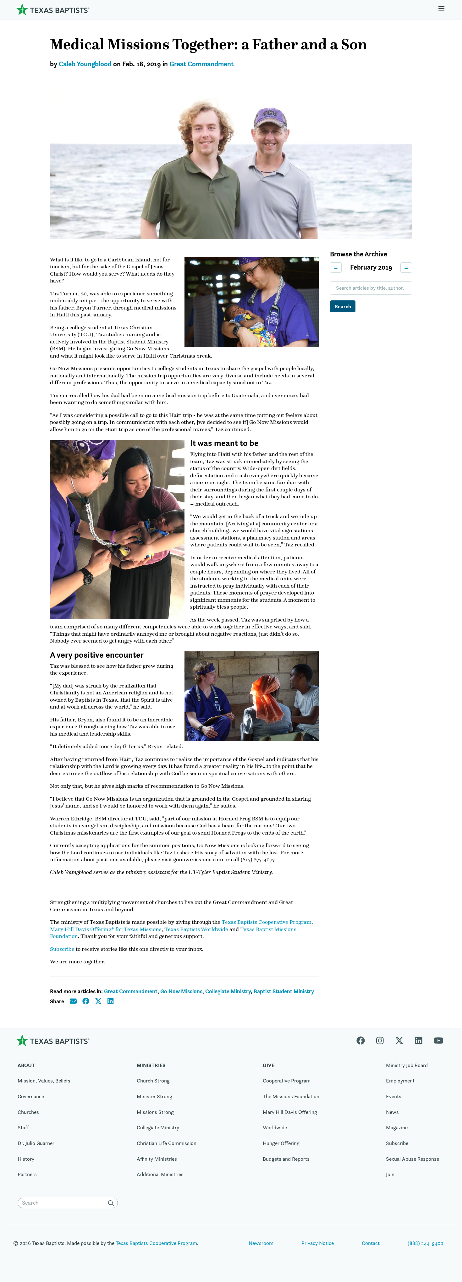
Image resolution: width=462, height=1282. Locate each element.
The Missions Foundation (291, 1096)
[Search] (112, 1203)
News (392, 1112)
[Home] (52, 9)
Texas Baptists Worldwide (196, 929)
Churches (28, 1112)
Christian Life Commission (166, 1143)
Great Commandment (201, 64)
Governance (31, 1096)
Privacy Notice (317, 1243)
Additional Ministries (160, 1174)
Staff (23, 1127)
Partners (27, 1174)
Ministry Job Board (407, 1065)
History (26, 1159)
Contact (371, 1243)
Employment (400, 1080)
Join (390, 1174)
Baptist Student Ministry (284, 991)
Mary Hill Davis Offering (290, 1112)
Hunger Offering (281, 1143)
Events (393, 1096)
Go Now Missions (181, 991)
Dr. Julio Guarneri (37, 1143)
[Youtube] (438, 1040)
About (26, 1065)
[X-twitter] (399, 1040)
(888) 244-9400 (425, 1243)
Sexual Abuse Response (412, 1159)
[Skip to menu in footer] (441, 9)
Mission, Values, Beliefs (44, 1080)
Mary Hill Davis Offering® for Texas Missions (106, 929)
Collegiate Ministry (228, 991)
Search (343, 306)
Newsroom (261, 1243)
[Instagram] (380, 1040)
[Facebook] (363, 1040)
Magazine (397, 1127)
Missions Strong (155, 1112)
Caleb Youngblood (85, 64)
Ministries (151, 1065)
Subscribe (62, 948)
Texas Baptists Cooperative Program (266, 921)
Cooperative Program (287, 1080)
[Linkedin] (418, 1040)
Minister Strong (154, 1096)
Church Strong (153, 1080)
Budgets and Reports (286, 1159)
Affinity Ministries (157, 1159)
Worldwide (275, 1127)
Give (268, 1065)
